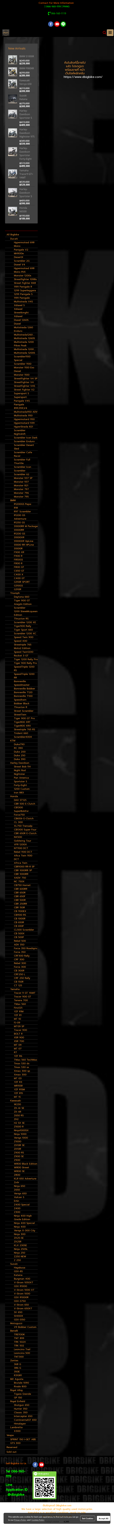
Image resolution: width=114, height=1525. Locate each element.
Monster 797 (21, 489)
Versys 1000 (21, 1138)
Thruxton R (20, 707)
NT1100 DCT (21, 848)
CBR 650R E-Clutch (25, 833)
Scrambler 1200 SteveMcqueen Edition (26, 611)
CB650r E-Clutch (24, 818)
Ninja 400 (20, 1227)
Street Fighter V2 (24, 390)
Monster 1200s (22, 275)
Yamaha (15, 989)
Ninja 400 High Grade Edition (23, 1217)
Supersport (20, 397)
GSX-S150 (19, 1319)
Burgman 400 (22, 1279)
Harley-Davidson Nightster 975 (27, 133)
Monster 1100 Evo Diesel (24, 369)
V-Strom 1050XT (23, 1282)
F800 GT (19, 567)
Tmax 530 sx (21, 1067)
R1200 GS (19, 533)
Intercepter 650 (23, 1416)
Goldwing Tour (22, 841)
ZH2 (16, 1119)
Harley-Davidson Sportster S (25, 114)
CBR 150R (19, 907)
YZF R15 (18, 1093)
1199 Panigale (22, 298)
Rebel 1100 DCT (23, 852)
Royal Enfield (17, 1401)
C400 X (18, 574)
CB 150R (18, 982)
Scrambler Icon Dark (25, 437)
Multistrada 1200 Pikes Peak (24, 343)
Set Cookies (87, 1518)
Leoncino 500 (22, 1353)
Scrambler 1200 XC (25, 633)
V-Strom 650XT (23, 1308)
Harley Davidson (19, 763)
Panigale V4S (22, 401)
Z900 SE (19, 1156)
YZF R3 (18, 1082)
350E (17, 1371)
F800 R (18, 563)
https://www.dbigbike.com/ (83, 77)
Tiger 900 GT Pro (24, 718)
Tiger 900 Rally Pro (25, 663)
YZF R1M (18, 1011)
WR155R (18, 1086)
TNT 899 (19, 1338)
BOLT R (18, 1034)
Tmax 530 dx (22, 1063)
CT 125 (18, 985)
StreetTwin (20, 714)
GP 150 (18, 1397)
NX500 (18, 837)
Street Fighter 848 (25, 283)
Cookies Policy (37, 1519)
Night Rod (20, 770)
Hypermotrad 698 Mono (24, 244)
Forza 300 (20, 967)
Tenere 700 (21, 1000)
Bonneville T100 (23, 696)
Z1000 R (19, 1126)
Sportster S (20, 781)
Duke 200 (20, 752)
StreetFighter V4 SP (25, 378)
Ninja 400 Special (24, 1223)
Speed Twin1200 (23, 652)
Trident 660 (21, 733)
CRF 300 (19, 959)
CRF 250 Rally (22, 978)
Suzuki (14, 1264)
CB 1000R (19, 918)
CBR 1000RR (21, 874)
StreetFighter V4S (24, 386)
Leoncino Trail (22, 1349)
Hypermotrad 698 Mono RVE (24, 270)
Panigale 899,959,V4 (20, 406)
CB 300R (19, 970)
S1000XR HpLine (23, 541)
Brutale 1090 (21, 1383)
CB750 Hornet (22, 885)
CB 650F (19, 926)
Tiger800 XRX (22, 726)
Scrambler (19, 470)
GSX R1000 (20, 1286)
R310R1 (18, 1375)
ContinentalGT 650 (25, 1420)
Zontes (14, 1360)
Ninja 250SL (21, 1249)
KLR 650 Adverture (25, 1178)
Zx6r (16, 1182)
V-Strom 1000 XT (24, 1290)
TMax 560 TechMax (25, 1060)
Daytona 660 (21, 597)
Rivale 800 (20, 1386)
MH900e (19, 253)
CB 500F (19, 937)
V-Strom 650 (21, 1305)
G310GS (18, 585)
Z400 (17, 1208)
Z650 (17, 1190)
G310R (17, 589)
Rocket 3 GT (21, 655)
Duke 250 (19, 755)
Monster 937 (21, 482)
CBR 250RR (20, 904)
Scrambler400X (23, 737)
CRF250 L (19, 974)
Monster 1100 (21, 375)
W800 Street (21, 1167)
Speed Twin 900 (23, 637)
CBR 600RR (20, 889)
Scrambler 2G (22, 261)
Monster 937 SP (23, 478)
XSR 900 (19, 1037)
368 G (17, 1364)
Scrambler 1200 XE (25, 622)
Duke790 (19, 744)
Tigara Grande (22, 1394)
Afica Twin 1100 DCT (23, 857)
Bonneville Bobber (24, 688)
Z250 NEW (20, 1256)
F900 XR (19, 552)
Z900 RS (19, 1152)
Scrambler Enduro (24, 441)
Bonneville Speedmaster (22, 683)
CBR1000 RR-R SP (24, 866)
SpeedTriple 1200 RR (24, 675)
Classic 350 (20, 1412)
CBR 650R (20, 892)
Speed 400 (20, 641)
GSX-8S (18, 1271)
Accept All (103, 1518)
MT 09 (18, 1045)
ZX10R (17, 1149)
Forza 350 (20, 952)
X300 (17, 1431)
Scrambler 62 (21, 474)
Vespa (10, 1435)
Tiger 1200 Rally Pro (26, 659)
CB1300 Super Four (25, 829)
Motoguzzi (16, 1323)
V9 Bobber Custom (25, 1327)
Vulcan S (19, 1197)
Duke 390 (19, 759)
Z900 (17, 1160)
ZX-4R (17, 1112)
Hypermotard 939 (24, 423)
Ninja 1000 (20, 1134)
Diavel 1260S (21, 320)
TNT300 (19, 1357)
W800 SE (19, 1171)
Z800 (17, 1175)
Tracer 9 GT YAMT (24, 993)
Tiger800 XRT (22, 722)
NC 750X (19, 881)
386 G (17, 1368)
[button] (103, 32)
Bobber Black (21, 703)
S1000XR (19, 537)
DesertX (18, 257)
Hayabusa (19, 1267)
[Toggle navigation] (110, 32)
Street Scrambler (23, 711)
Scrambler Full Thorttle (22, 461)
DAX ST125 (20, 800)
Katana (18, 1275)
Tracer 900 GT (22, 996)
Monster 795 (21, 496)
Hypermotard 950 (24, 419)
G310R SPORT (22, 582)
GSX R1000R (21, 1297)
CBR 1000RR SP (23, 870)
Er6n (16, 1201)
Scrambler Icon (22, 467)
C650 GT (19, 571)
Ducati (14, 239)
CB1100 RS (20, 915)
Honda (14, 796)
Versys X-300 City (24, 1230)
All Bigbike (13, 234)
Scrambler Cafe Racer (23, 454)
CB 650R (19, 922)
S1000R (18, 548)
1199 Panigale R (23, 287)
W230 (17, 1104)
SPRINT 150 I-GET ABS (23, 1439)
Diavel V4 (19, 264)
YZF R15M (19, 1089)
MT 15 (17, 1097)
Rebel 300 (20, 963)
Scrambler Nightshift (20, 432)
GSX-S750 (20, 1301)
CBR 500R (20, 900)
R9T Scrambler (22, 511)
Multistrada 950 (23, 415)
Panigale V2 (21, 250)
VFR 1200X (20, 844)
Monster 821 (21, 485)
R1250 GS (19, 522)
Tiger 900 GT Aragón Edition (23, 602)
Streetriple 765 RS (24, 729)
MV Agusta (16, 1379)
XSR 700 (19, 1041)
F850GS (18, 559)
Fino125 (18, 1008)
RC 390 (18, 748)
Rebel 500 (20, 941)
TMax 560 (20, 1004)
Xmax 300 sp (22, 1071)
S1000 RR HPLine (24, 545)
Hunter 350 (20, 1409)
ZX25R (17, 1241)
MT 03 (18, 1078)
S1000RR (19, 530)
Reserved (12, 1447)
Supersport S (21, 393)
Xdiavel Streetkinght (21, 310)
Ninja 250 (19, 1253)
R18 (16, 508)
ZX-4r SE (19, 1108)
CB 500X (19, 933)
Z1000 (17, 1141)
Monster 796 (21, 493)
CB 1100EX (20, 911)
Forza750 (19, 815)
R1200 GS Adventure (20, 517)
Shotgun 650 (21, 1405)
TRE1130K (19, 1334)
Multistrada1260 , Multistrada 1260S (24, 336)
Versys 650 (20, 1193)
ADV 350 (19, 944)
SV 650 (18, 1312)
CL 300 (18, 822)
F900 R (18, 556)
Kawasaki (15, 1100)
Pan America (21, 778)
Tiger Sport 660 (23, 630)
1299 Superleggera (25, 290)
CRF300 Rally (22, 956)
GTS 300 (15, 1443)
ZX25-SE (19, 1238)
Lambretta (16, 1427)
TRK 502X (20, 1342)
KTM (12, 740)
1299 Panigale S (23, 294)
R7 (15, 1052)
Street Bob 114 (22, 766)
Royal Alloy (16, 1390)
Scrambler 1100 (22, 364)
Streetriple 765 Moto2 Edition (22, 646)
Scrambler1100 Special (22, 358)
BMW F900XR (26, 68)
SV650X (18, 1316)
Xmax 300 (20, 1074)
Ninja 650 (19, 1186)
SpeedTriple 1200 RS (24, 668)
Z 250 (17, 1260)
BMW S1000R (26, 56)
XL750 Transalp (23, 826)
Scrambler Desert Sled (24, 446)
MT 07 (18, 1048)
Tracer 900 (20, 1030)
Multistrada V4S (23, 301)
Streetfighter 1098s (25, 279)
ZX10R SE (19, 1145)
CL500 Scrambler (24, 930)
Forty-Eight (20, 785)
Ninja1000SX (21, 1130)
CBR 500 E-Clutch (24, 804)
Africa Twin (20, 863)
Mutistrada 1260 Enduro (23, 329)
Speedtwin (20, 700)
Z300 (17, 1212)
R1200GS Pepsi (22, 504)
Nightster (19, 774)
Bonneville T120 (23, 692)
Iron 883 (19, 792)
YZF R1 (18, 1015)
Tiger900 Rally (22, 626)
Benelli (14, 1331)
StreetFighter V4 (24, 382)
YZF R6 (18, 1056)
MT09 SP (19, 1026)
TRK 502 (19, 1345)
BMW (13, 500)
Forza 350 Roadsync (26, 948)
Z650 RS (19, 1115)
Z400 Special (22, 1204)
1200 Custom (22, 789)
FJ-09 (17, 1022)
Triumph (15, 593)
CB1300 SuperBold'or (21, 809)
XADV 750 (20, 878)
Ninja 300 (19, 1234)
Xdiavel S (19, 305)
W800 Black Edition (25, 1164)
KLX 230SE (20, 1245)
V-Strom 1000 (22, 1293)
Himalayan (20, 1423)
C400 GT (19, 578)
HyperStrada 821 (23, 426)
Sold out (11, 1452)
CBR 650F (19, 896)
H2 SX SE (19, 1123)
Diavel (17, 324)
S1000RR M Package (26, 526)
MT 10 (17, 1019)
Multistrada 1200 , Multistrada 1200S (24, 351)
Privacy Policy (20, 1519)
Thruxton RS (21, 618)
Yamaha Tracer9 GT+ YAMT (26, 174)
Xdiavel (18, 316)
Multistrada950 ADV (26, 412)
